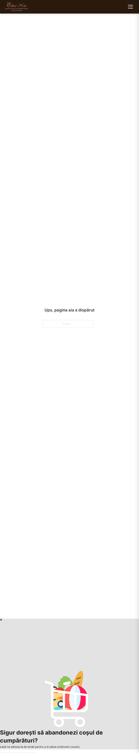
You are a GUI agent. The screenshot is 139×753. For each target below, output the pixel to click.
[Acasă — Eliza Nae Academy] (16, 6)
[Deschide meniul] (131, 7)
